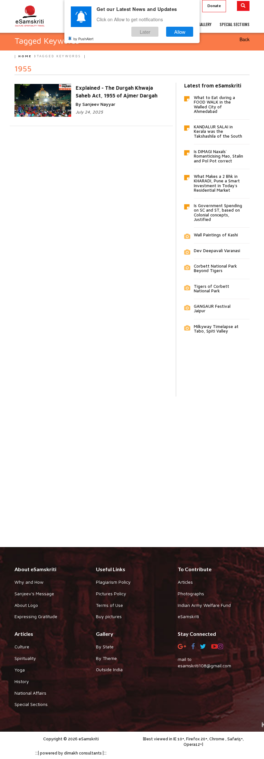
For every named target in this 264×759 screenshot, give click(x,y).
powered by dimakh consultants (71, 753)
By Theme (106, 658)
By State (105, 646)
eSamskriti (188, 616)
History (21, 681)
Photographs (191, 593)
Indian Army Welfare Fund (204, 605)
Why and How (28, 582)
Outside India (109, 669)
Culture (21, 646)
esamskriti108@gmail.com (204, 665)
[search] (243, 6)
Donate (214, 5)
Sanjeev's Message (34, 593)
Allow (179, 31)
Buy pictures (109, 616)
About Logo (26, 605)
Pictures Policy (111, 593)
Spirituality (25, 658)
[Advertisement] (132, 467)
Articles (185, 582)
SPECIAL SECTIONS (235, 24)
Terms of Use (109, 605)
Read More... (99, 94)
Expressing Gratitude (35, 616)
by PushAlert (83, 38)
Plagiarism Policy (113, 582)
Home (25, 56)
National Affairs (30, 693)
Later (145, 31)
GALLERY (205, 24)
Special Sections (31, 704)
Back (245, 39)
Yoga (19, 669)
